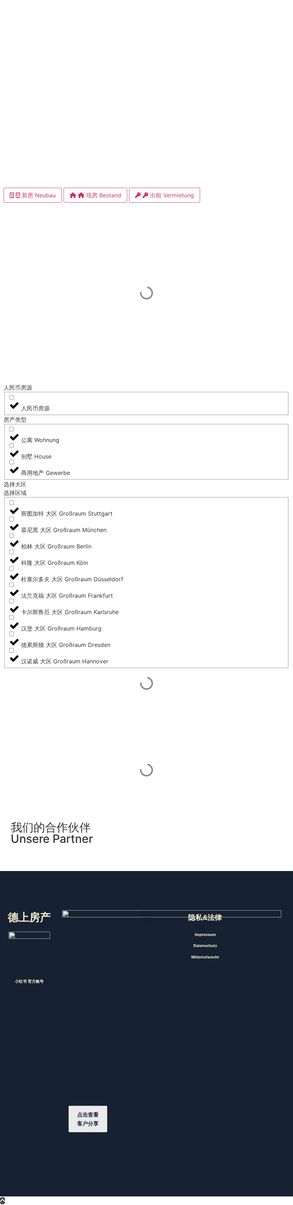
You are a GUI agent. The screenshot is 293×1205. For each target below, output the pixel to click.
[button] (146, 916)
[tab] (33, 195)
